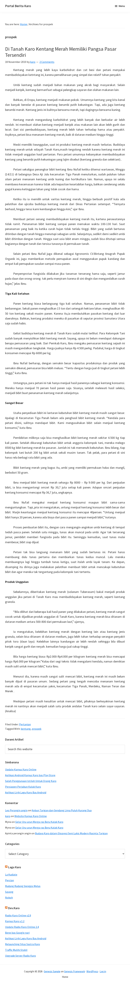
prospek (36, 728)
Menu (122, 6)
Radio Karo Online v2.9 (18, 915)
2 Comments (46, 62)
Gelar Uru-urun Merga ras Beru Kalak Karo (39, 821)
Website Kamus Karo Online (30, 816)
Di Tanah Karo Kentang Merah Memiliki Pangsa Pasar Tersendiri (60, 52)
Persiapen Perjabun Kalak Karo (23, 786)
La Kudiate (11, 874)
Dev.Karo (14, 908)
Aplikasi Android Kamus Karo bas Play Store (30, 775)
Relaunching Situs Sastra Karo (22, 944)
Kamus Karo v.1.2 (14, 921)
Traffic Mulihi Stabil (16, 950)
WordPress (92, 971)
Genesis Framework (74, 971)
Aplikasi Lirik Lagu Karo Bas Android (25, 792)
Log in (103, 971)
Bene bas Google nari (17, 932)
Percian (9, 880)
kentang (26, 728)
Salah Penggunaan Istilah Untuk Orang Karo (30, 781)
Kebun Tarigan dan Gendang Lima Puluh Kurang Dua (62, 810)
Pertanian (25, 724)
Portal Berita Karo (18, 6)
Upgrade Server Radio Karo (20, 955)
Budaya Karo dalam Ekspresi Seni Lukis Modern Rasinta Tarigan (71, 833)
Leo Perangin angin (16, 810)
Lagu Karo (14, 867)
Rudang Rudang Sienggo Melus (22, 886)
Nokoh (9, 897)
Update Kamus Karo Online (20, 769)
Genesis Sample (52, 971)
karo (7, 816)
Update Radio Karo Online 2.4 (22, 927)
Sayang (9, 891)
